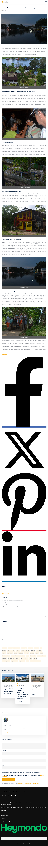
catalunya (28, 650)
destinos (15, 653)
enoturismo (21, 653)
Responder (6, 732)
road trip (17, 658)
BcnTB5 (13, 650)
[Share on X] (24, 471)
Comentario (4, 741)
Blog (24, 791)
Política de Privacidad (5, 816)
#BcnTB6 (4, 624)
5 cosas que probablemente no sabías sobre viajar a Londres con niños (16, 604)
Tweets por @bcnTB (6, 593)
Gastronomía (13, 655)
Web (3, 765)
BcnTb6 (18, 650)
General (3, 637)
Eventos (3, 635)
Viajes (10, 10)
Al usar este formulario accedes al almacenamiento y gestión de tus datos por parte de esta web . (23, 776)
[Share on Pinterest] (24, 530)
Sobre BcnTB (4, 791)
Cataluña (33, 650)
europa (41, 653)
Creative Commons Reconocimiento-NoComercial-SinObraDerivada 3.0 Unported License (29, 807)
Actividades (4, 626)
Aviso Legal (3, 818)
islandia (23, 655)
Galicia (8, 655)
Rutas (22, 658)
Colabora (13, 791)
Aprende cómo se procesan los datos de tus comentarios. (28, 783)
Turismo (35, 658)
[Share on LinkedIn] (24, 581)
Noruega (43, 655)
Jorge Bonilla (4, 354)
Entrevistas (4, 633)
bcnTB (9, 650)
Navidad (38, 655)
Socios (26, 658)
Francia (3, 655)
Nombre (4, 750)
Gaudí (19, 655)
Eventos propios (19, 791)
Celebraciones (39, 650)
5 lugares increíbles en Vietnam (8, 607)
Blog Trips (4, 631)
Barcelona (4, 650)
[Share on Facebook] (24, 427)
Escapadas (32, 653)
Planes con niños (11, 658)
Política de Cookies (4, 815)
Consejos (3, 653)
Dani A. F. (6, 723)
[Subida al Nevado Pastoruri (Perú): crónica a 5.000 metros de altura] (22, 677)
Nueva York (4, 658)
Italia (27, 655)
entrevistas (26, 653)
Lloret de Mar (32, 655)
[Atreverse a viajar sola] (37, 677)
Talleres (30, 658)
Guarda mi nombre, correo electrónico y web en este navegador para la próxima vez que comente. (21, 772)
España (37, 653)
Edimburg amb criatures (7, 602)
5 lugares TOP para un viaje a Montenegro (10, 606)
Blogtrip (22, 650)
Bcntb (3, 629)
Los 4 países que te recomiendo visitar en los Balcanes (12, 600)
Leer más (4, 695)
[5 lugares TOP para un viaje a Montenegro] (8, 677)
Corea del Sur (9, 653)
